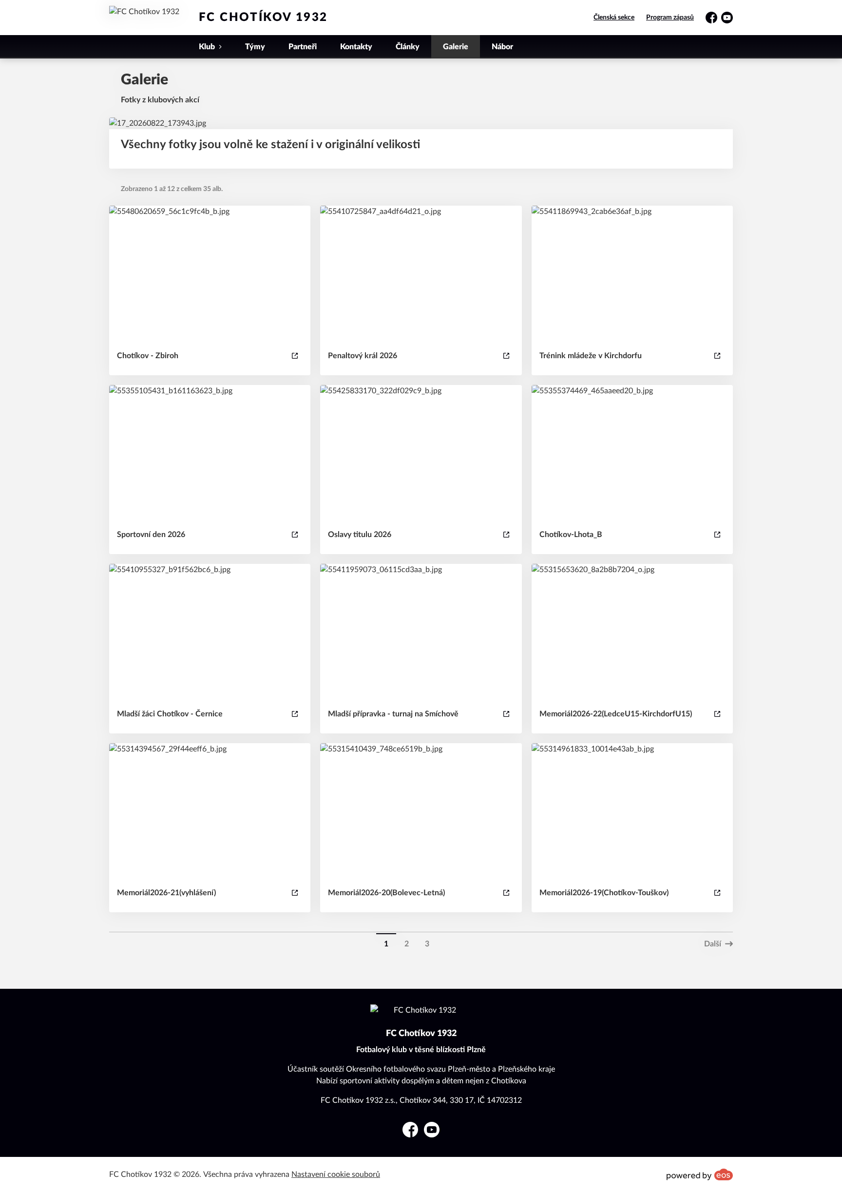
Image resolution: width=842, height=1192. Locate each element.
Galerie (455, 47)
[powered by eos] (700, 1174)
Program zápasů (670, 17)
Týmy (255, 47)
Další (712, 944)
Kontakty (356, 47)
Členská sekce (613, 17)
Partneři (302, 47)
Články (408, 47)
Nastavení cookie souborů (335, 1174)
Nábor (502, 47)
